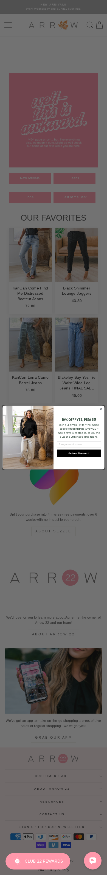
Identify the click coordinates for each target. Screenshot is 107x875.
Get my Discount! (79, 453)
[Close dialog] (101, 409)
